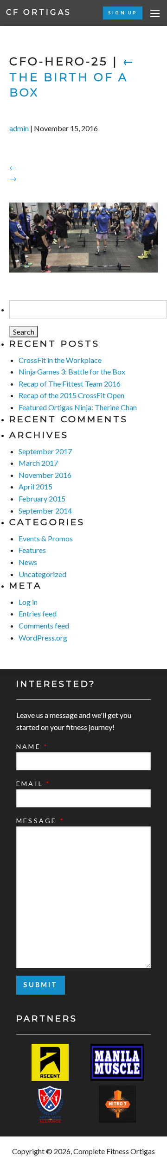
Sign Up (122, 12)
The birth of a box (72, 77)
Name (32, 746)
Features (32, 550)
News (28, 562)
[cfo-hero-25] (83, 238)
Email (33, 783)
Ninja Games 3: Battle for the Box (72, 371)
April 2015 (35, 486)
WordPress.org (43, 637)
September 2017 (45, 451)
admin (19, 128)
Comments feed (44, 625)
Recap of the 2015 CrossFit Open (71, 395)
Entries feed (38, 613)
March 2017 (38, 462)
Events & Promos (46, 538)
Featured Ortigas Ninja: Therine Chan (78, 407)
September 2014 (45, 510)
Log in (28, 601)
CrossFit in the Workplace (60, 359)
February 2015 (42, 498)
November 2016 (45, 474)
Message (40, 821)
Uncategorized (42, 574)
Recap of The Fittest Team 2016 (70, 383)
